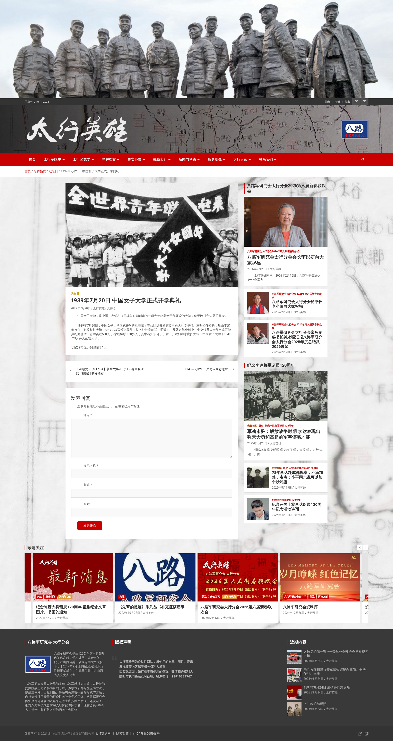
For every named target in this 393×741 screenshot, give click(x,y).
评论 (88, 415)
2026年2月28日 (257, 269)
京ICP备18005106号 (146, 733)
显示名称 (91, 466)
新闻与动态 (187, 159)
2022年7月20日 (81, 308)
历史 (261, 425)
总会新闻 (297, 596)
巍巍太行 (160, 159)
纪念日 (75, 293)
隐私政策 (122, 733)
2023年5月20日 (293, 612)
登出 (347, 101)
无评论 (111, 308)
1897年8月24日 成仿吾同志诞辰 (327, 687)
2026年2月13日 (128, 618)
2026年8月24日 (314, 661)
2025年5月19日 (282, 487)
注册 (337, 101)
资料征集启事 (294, 607)
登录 (327, 101)
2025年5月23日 (257, 443)
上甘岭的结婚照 (315, 704)
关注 (39, 596)
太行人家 (240, 159)
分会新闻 (133, 596)
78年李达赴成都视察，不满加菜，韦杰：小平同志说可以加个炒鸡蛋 (297, 477)
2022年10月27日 (47, 612)
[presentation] (360, 547)
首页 (32, 159)
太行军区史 (52, 159)
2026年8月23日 (314, 708)
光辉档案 (109, 159)
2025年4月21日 (282, 514)
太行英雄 (99, 308)
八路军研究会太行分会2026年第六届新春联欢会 (273, 251)
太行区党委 (81, 159)
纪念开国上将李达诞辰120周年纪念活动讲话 (296, 507)
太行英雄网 (103, 733)
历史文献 (241, 596)
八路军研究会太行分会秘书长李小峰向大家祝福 (297, 304)
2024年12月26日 (211, 612)
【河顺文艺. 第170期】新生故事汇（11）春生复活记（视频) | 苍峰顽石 (110, 371)
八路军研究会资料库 (213, 596)
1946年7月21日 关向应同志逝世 (206, 369)
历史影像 (215, 159)
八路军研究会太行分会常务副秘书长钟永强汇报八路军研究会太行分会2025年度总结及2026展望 (297, 339)
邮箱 (88, 485)
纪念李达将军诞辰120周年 (279, 425)
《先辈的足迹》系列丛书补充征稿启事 (69, 607)
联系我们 (266, 159)
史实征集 (134, 159)
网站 (87, 504)
